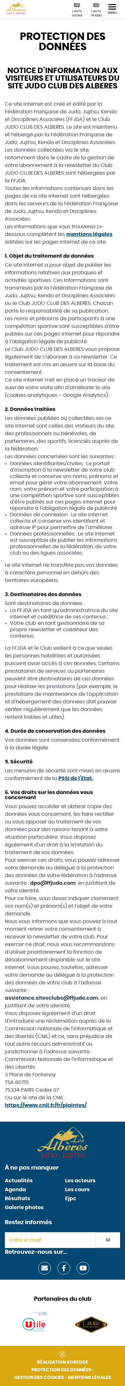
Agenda (15, 1189)
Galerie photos (24, 1207)
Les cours (77, 1189)
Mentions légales (89, 1377)
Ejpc (70, 1198)
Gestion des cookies (39, 1377)
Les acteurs (80, 1180)
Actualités (19, 1180)
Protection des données (61, 1370)
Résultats (17, 1198)
